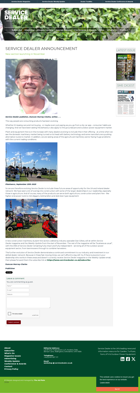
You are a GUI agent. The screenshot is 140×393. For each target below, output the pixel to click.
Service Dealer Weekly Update (53, 1)
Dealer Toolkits (86, 1)
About (7, 348)
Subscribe (17, 30)
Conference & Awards (85, 30)
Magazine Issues (12, 356)
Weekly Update (45, 30)
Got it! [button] (117, 389)
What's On (112, 30)
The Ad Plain (39, 380)
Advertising (10, 358)
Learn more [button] (105, 382)
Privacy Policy (11, 369)
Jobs (101, 30)
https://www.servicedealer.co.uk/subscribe (69, 260)
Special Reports (64, 30)
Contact (124, 30)
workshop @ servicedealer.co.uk (58, 363)
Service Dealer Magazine (20, 1)
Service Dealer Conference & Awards (119, 1)
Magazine (29, 30)
